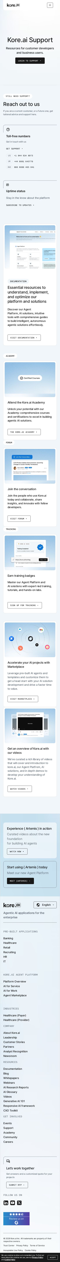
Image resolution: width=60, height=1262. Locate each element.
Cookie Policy (10, 1259)
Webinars (9, 1082)
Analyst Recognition (15, 1051)
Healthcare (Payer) (14, 1015)
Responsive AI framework (19, 1105)
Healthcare (10, 942)
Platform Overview (14, 981)
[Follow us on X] (19, 1202)
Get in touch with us (16, 141)
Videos (7, 1096)
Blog (6, 1073)
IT (4, 961)
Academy (9, 1132)
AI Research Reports (16, 1087)
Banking (8, 938)
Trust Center (8, 1245)
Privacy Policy (37, 1257)
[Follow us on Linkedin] (5, 1202)
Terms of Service (37, 1245)
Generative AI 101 (14, 1101)
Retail (6, 947)
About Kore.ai (11, 1032)
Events (7, 1123)
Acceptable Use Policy (13, 1250)
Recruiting (9, 952)
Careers (8, 1141)
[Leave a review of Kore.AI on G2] (16, 1218)
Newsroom (10, 1055)
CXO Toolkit (10, 1110)
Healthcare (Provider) (16, 1019)
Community (10, 1137)
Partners (8, 1046)
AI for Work (10, 990)
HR (5, 956)
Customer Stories (14, 1042)
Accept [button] (53, 1257)
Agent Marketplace (15, 995)
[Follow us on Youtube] (12, 1202)
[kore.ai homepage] (13, 5)
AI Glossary (10, 1091)
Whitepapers (11, 1078)
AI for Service (11, 986)
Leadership (10, 1037)
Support (8, 1127)
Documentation (12, 1068)
